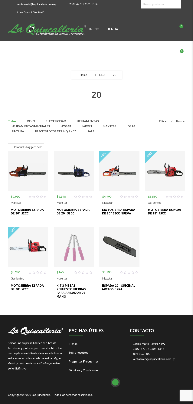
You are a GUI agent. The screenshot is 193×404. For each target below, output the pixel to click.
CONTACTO (123, 53)
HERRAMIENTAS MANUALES (31, 126)
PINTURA (18, 131)
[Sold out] (165, 196)
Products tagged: (28, 147)
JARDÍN (87, 126)
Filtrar (163, 121)
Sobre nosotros (78, 352)
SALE (90, 131)
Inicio (94, 29)
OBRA (131, 126)
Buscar (180, 121)
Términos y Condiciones (83, 370)
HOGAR (66, 126)
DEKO (31, 121)
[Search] (177, 4)
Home (83, 74)
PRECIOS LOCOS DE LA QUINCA (56, 131)
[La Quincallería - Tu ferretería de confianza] (47, 29)
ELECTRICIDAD (56, 121)
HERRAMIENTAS (88, 121)
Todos (12, 121)
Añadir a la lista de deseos (19, 196)
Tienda (73, 343)
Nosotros (98, 53)
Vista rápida (37, 196)
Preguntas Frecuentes (84, 361)
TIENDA (112, 29)
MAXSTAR (109, 126)
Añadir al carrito (28, 196)
